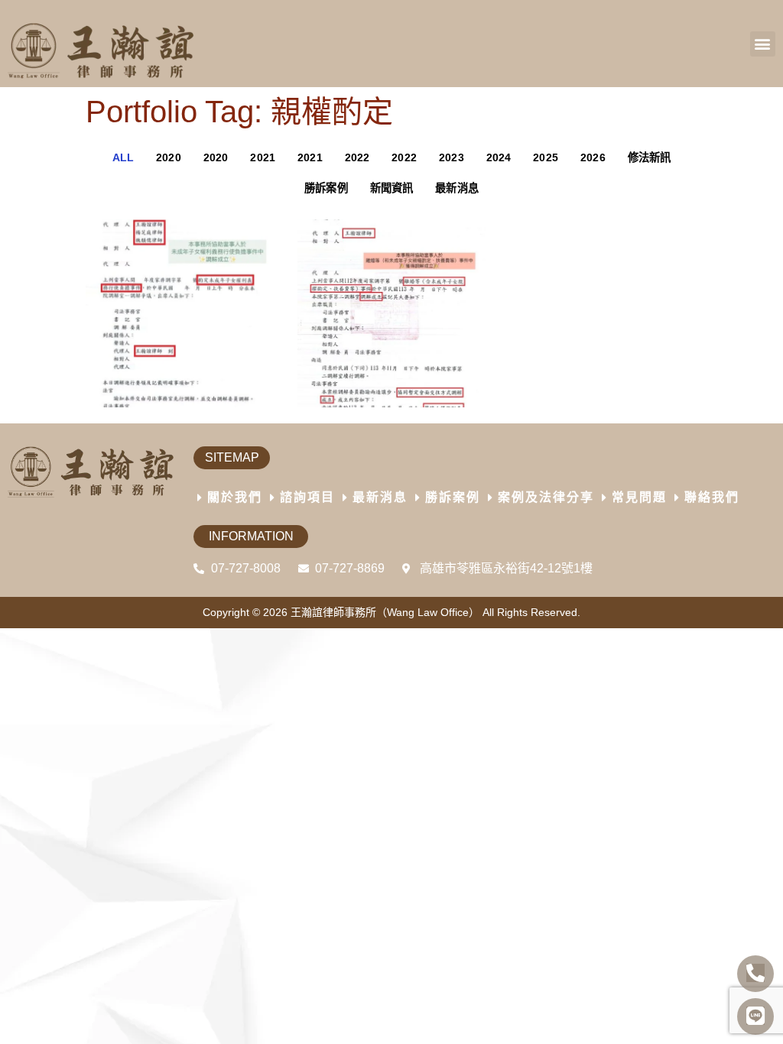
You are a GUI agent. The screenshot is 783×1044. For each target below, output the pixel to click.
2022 (357, 157)
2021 (262, 157)
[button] (762, 44)
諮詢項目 (307, 497)
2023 (451, 157)
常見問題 (639, 497)
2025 (545, 157)
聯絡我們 (711, 497)
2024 (499, 157)
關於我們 (234, 497)
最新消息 (457, 188)
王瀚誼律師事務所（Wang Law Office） (385, 612)
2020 (168, 157)
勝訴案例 (326, 188)
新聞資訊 (392, 188)
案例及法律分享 (546, 497)
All (123, 157)
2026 (593, 157)
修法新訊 (649, 157)
